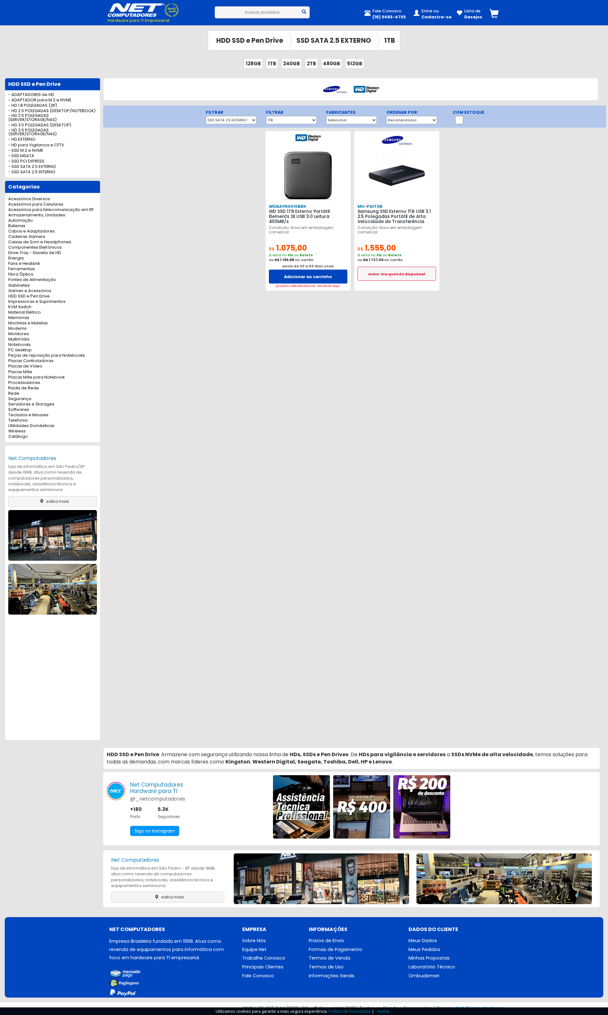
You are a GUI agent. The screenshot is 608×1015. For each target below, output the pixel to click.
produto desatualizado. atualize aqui (307, 286)
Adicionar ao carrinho (308, 276)
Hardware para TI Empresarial (138, 20)
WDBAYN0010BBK (287, 206)
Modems (17, 329)
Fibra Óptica (20, 274)
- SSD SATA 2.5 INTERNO (31, 172)
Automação (20, 221)
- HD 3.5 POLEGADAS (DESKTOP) (39, 125)
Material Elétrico (24, 312)
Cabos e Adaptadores (31, 231)
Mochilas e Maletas (28, 323)
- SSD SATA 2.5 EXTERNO (32, 167)
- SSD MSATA (21, 156)
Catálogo (18, 437)
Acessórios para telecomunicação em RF (51, 210)
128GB (253, 63)
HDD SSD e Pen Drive (249, 40)
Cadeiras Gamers (26, 237)
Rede (13, 394)
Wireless (17, 431)
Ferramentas (21, 269)
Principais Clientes (262, 967)
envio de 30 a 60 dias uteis (308, 266)
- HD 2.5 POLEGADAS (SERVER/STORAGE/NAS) (32, 118)
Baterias (16, 226)
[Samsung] (335, 89)
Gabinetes (19, 286)
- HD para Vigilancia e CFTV (36, 145)
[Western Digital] (366, 89)
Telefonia (18, 420)
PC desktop (20, 350)
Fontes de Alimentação (32, 280)
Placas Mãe (20, 372)
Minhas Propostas (429, 958)
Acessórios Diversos (29, 199)
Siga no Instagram (155, 831)
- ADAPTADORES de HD (31, 95)
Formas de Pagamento (335, 949)
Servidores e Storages (31, 404)
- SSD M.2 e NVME (25, 151)
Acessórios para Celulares (35, 204)
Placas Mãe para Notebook (36, 377)
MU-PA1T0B (370, 206)
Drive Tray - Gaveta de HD (34, 253)
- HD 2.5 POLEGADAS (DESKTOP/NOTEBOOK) (52, 111)
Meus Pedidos (424, 949)
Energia (16, 258)
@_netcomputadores (157, 798)
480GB (331, 63)
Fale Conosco (258, 976)
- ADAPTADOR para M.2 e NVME (39, 100)
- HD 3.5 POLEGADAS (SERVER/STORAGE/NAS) (32, 132)
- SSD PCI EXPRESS (26, 161)
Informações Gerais (331, 976)
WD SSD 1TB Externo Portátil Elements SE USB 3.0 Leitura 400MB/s (299, 216)
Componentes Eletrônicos (35, 248)
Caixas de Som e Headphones (39, 242)
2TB (311, 63)
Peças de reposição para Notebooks (46, 356)
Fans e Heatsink (24, 264)
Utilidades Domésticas (31, 426)
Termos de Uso (326, 967)
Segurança (19, 399)
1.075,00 (288, 248)
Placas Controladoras (31, 361)
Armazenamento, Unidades (36, 215)
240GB (291, 63)
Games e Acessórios (29, 291)
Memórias (18, 318)
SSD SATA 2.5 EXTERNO (333, 40)
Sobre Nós (254, 940)
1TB (389, 40)
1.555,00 (377, 248)
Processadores (24, 383)
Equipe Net (254, 949)
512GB (354, 63)
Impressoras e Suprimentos (37, 302)
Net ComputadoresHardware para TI (156, 788)
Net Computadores (32, 458)
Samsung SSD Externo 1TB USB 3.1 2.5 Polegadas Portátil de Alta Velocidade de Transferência (394, 216)
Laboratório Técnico (431, 967)
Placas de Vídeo (25, 366)
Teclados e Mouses (28, 415)
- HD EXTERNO (21, 139)
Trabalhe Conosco (263, 958)
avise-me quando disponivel (396, 274)
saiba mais (57, 501)
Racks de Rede (23, 388)
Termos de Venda (329, 958)
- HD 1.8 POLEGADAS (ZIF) (32, 106)
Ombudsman (424, 976)
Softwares (18, 410)
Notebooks (19, 345)
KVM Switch (19, 307)
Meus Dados (422, 940)
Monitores (18, 334)
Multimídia (18, 339)
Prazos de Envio (326, 940)
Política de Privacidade (350, 1011)
